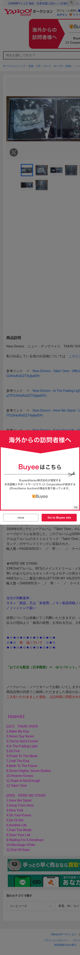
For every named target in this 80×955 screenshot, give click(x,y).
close (20, 517)
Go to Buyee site (59, 517)
